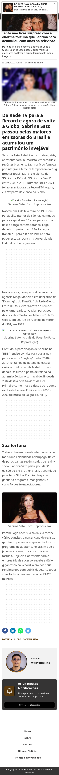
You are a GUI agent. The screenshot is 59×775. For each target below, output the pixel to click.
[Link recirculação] (8, 7)
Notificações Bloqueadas (29, 705)
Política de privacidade (28, 757)
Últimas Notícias (27, 751)
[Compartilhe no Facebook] (5, 631)
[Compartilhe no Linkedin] (13, 631)
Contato (27, 744)
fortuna (7, 639)
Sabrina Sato (30, 639)
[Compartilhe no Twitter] (28, 631)
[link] (16, 662)
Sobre (27, 737)
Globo (17, 639)
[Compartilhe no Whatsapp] (20, 631)
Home (27, 731)
